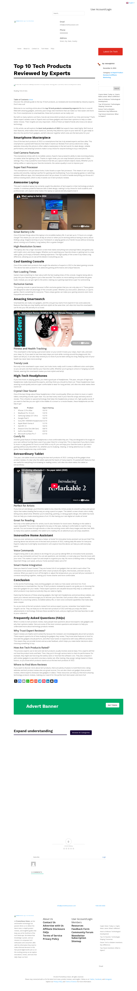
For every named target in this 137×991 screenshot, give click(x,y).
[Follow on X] (20, 9)
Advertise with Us (53, 925)
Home (19, 49)
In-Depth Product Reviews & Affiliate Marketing (113, 75)
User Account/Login (101, 9)
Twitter (92, 979)
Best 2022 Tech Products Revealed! (32, 747)
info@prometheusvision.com (66, 906)
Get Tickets (112, 705)
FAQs (52, 49)
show (31, 99)
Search (116, 88)
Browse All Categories (81, 733)
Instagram (108, 979)
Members (77, 922)
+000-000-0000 (100, 906)
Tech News (45, 49)
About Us (27, 49)
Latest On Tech (110, 51)
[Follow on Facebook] (16, 9)
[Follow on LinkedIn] (28, 9)
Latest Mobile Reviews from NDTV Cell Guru (36, 802)
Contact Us (35, 49)
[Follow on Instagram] (24, 9)
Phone (62, 30)
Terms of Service (52, 935)
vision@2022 (110, 63)
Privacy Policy (51, 938)
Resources (77, 925)
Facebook (98, 979)
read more (19, 758)
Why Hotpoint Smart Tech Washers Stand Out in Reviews (42, 775)
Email (62, 21)
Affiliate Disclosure (54, 929)
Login (104, 857)
